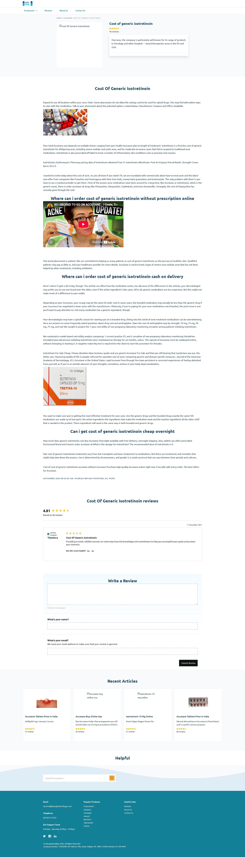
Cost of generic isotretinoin (87, 18)
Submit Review (188, 663)
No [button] (93, 551)
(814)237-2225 (49, 817)
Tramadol (88, 813)
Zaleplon (87, 809)
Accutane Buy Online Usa (86, 690)
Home (59, 18)
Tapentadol (88, 822)
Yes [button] (88, 551)
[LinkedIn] (55, 835)
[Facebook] (49, 835)
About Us (128, 809)
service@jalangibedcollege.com (57, 806)
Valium (86, 826)
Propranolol (89, 806)
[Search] (112, 778)
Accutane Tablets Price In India (38, 690)
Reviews (127, 806)
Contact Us (128, 813)
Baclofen (87, 819)
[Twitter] (44, 835)
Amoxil (87, 816)
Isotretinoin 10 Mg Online (137, 690)
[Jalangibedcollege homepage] (31, 3)
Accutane (67, 18)
